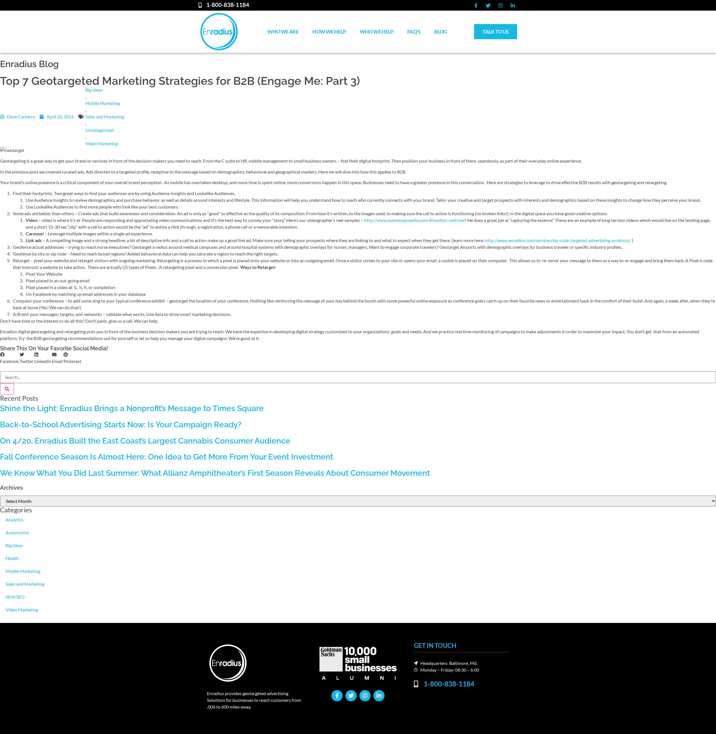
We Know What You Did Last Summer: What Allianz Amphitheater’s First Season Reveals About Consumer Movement (215, 473)
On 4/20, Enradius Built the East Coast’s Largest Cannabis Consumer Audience (145, 440)
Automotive (17, 532)
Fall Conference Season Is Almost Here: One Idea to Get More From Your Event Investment (166, 456)
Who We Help (376, 32)
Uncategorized (99, 130)
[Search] (7, 389)
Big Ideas (94, 89)
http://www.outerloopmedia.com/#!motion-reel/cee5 (415, 220)
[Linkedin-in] (512, 5)
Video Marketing (101, 143)
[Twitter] (488, 5)
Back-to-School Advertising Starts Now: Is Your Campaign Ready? (121, 424)
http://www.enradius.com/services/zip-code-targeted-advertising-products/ (558, 240)
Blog (440, 32)
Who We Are (282, 32)
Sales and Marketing (104, 116)
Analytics (14, 519)
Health (12, 558)
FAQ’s (413, 32)
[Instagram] (500, 5)
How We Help (329, 32)
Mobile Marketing (102, 103)
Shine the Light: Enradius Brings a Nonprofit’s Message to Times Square (132, 408)
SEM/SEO (15, 596)
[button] (9, 358)
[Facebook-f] (476, 5)
